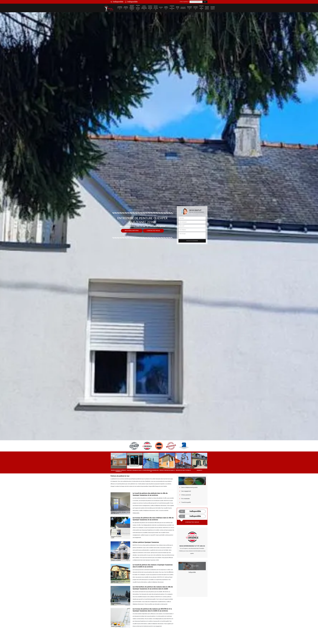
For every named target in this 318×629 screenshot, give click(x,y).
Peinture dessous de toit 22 (207, 8)
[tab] (159, 251)
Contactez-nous (153, 230)
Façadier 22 (161, 8)
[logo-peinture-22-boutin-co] (108, 8)
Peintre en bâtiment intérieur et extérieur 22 (131, 8)
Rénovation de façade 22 (189, 8)
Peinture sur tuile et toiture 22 (156, 8)
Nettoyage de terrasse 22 (201, 8)
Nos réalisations (132, 230)
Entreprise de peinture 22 (119, 8)
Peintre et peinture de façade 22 (150, 8)
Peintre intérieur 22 (166, 8)
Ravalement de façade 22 (183, 8)
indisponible (118, 2)
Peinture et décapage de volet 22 (138, 8)
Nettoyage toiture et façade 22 (213, 8)
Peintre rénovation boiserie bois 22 (144, 8)
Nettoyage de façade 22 (195, 8)
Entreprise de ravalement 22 (172, 8)
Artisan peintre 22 (177, 8)
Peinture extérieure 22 (126, 8)
